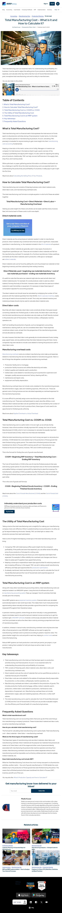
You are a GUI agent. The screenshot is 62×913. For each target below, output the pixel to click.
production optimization (40, 568)
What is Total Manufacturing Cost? (17, 104)
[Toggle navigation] (58, 4)
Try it (52, 4)
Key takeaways (9, 118)
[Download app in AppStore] (23, 895)
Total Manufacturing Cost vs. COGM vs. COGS (22, 110)
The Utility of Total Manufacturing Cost (19, 113)
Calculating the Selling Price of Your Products (28, 176)
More (56, 9)
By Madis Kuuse (16, 27)
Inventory (49, 9)
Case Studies (17, 9)
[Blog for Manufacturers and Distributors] (9, 3)
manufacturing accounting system (15, 593)
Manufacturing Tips (24, 16)
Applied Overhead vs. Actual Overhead (26, 413)
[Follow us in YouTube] (47, 902)
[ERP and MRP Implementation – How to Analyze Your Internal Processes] (16, 857)
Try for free (9, 511)
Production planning (38, 16)
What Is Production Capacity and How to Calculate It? (30, 777)
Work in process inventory (46, 296)
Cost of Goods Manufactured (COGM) (28, 493)
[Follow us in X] (41, 902)
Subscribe (42, 791)
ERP (35, 9)
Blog (3, 9)
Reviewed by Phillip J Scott (29, 27)
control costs (48, 635)
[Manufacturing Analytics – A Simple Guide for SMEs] (46, 836)
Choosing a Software (27, 9)
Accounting (9, 9)
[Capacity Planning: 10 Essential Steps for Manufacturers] (16, 836)
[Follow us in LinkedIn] (31, 902)
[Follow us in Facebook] (36, 902)
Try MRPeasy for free (17, 230)
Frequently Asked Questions (15, 121)
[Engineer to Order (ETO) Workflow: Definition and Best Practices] (46, 857)
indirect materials (10, 259)
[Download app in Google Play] (38, 895)
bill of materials (46, 244)
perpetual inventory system (28, 600)
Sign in (46, 4)
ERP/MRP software (18, 618)
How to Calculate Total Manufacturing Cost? (21, 107)
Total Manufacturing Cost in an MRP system (20, 116)
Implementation (42, 9)
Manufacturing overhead (10, 354)
